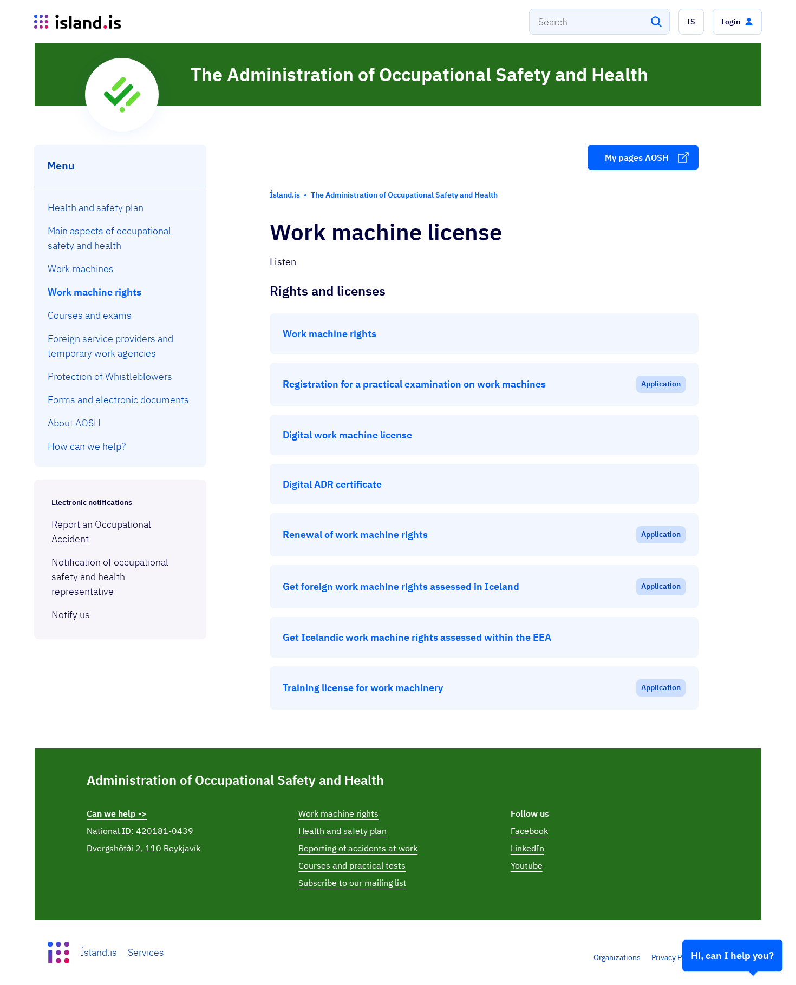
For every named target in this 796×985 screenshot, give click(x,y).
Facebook (529, 830)
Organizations (617, 957)
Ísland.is (98, 952)
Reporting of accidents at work (357, 848)
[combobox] (599, 22)
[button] (691, 22)
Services (146, 952)
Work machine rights (338, 813)
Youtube (527, 865)
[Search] (656, 21)
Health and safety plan (342, 830)
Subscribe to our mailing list (352, 882)
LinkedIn (527, 848)
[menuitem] (120, 207)
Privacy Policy (674, 957)
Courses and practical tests (352, 865)
